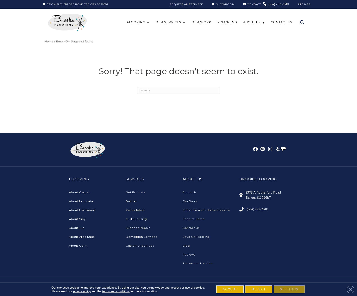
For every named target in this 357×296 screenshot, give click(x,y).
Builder (131, 201)
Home (48, 41)
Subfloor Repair (138, 227)
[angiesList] (284, 149)
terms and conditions (116, 291)
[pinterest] (262, 149)
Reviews (189, 254)
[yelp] (277, 149)
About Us (189, 192)
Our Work (190, 201)
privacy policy (82, 291)
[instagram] (269, 149)
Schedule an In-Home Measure (206, 210)
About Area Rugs (82, 236)
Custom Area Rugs (140, 245)
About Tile (76, 227)
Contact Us (191, 227)
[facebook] (255, 149)
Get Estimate (136, 192)
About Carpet (79, 192)
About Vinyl (77, 219)
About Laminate (81, 201)
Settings (289, 289)
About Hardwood (82, 210)
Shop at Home (194, 219)
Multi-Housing (136, 219)
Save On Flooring (196, 236)
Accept (230, 289)
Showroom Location (198, 263)
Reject (259, 289)
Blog (186, 245)
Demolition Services (141, 236)
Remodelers (135, 210)
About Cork (78, 245)
